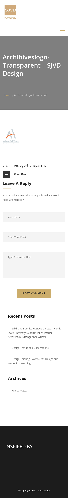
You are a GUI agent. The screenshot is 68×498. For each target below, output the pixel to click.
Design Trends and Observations (30, 347)
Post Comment (33, 293)
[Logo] (10, 12)
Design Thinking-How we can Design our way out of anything (33, 361)
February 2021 (20, 390)
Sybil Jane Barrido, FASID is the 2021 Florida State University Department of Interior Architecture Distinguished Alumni (34, 333)
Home (6, 95)
